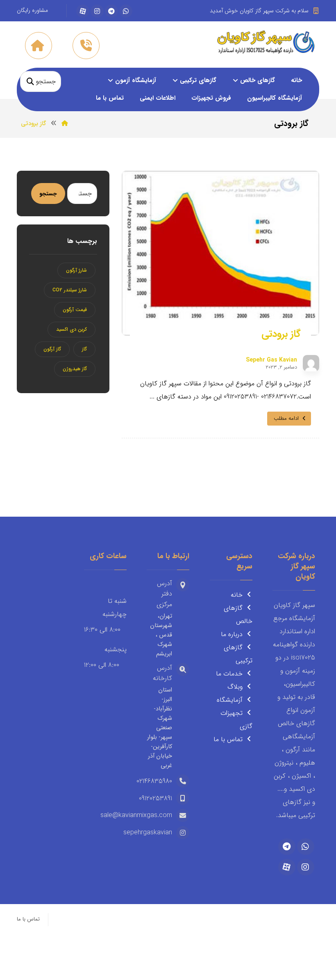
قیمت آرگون (75, 310)
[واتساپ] (125, 11)
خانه (237, 595)
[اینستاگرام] (97, 11)
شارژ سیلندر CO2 (69, 290)
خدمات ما (229, 674)
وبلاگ (235, 687)
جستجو (48, 193)
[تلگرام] (111, 11)
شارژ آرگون (76, 270)
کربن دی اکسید (71, 329)
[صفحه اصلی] (64, 123)
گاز (84, 349)
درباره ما (232, 634)
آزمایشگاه (230, 700)
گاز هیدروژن (75, 369)
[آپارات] (82, 11)
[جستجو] (30, 82)
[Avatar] (311, 363)
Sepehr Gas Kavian (271, 359)
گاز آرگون (52, 349)
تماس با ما (228, 739)
